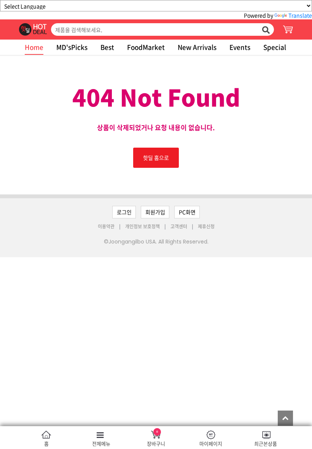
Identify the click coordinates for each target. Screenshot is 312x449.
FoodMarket (146, 47)
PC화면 (187, 212)
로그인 (124, 212)
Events (239, 47)
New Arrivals (197, 47)
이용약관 (107, 226)
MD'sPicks (72, 47)
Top (285, 418)
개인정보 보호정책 (143, 226)
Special (274, 47)
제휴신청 (206, 226)
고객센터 (178, 226)
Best (107, 47)
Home (34, 47)
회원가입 (155, 212)
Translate (300, 15)
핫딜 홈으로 (156, 157)
